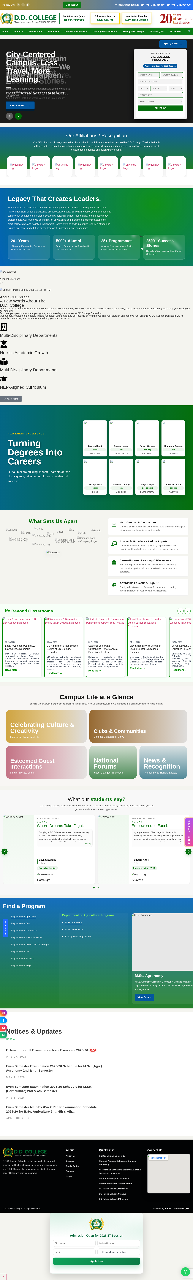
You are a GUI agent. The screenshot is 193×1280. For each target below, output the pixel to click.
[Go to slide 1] (94, 887)
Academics (53, 31)
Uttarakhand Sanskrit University (115, 1183)
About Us (71, 1156)
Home (5, 31)
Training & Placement (104, 31)
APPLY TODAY (20, 105)
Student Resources (75, 31)
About (17, 31)
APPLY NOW (173, 44)
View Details (144, 997)
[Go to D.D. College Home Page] (25, 1152)
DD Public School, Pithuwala (113, 1199)
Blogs (69, 1176)
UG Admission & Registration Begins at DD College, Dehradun (62, 649)
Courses (70, 1161)
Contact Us (72, 4)
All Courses (176, 31)
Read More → (13, 670)
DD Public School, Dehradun (113, 1188)
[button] (9, 116)
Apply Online (72, 1166)
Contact (70, 1171)
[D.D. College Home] (28, 19)
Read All (11, 1039)
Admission (34, 31)
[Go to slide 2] (96, 887)
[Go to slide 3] (99, 887)
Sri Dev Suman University (112, 1156)
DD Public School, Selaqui (112, 1194)
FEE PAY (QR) (157, 31)
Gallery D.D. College (133, 31)
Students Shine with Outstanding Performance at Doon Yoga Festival (103, 649)
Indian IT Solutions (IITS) (177, 1209)
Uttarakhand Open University (114, 1178)
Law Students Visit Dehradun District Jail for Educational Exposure (145, 649)
